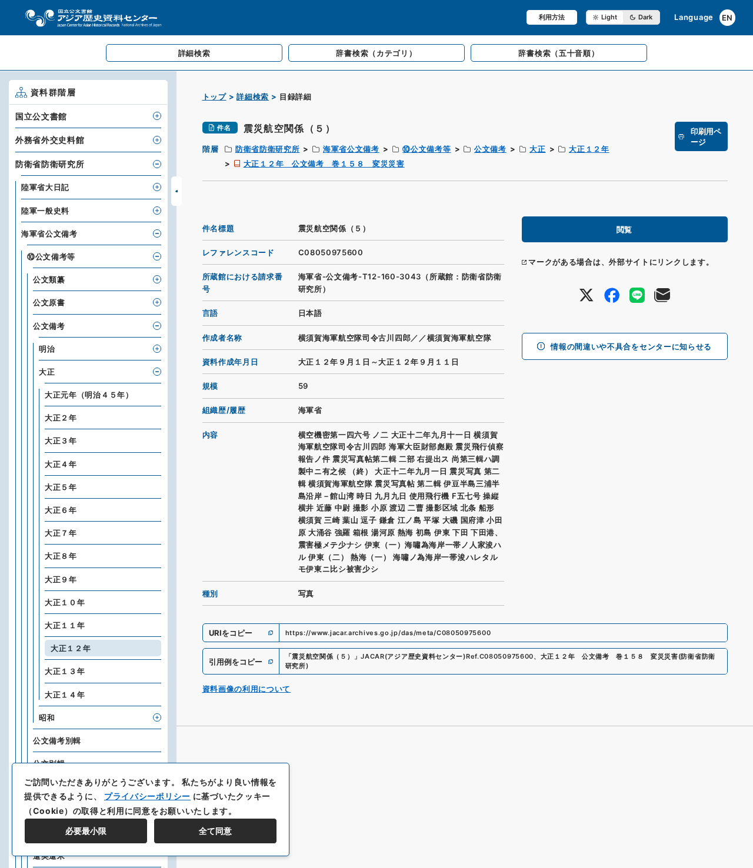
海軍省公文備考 (351, 148)
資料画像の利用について (246, 688)
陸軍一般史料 (45, 210)
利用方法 (552, 17)
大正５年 (61, 487)
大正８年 (61, 555)
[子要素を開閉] (157, 116)
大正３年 (61, 440)
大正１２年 (589, 148)
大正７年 (61, 533)
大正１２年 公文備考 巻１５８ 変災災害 (324, 163)
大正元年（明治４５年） (89, 394)
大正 (537, 148)
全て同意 (215, 831)
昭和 (47, 717)
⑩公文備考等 (426, 148)
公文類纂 (49, 279)
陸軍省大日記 (45, 187)
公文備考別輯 (57, 740)
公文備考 (490, 148)
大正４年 (61, 464)
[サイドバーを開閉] (176, 191)
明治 (47, 348)
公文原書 (49, 302)
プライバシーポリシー (147, 796)
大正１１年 (65, 625)
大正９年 (61, 579)
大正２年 (61, 417)
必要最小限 (85, 831)
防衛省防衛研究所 (267, 148)
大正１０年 (65, 602)
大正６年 (61, 510)
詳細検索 (252, 96)
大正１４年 (65, 694)
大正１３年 (65, 671)
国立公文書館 (41, 116)
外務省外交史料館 (50, 140)
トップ (214, 96)
